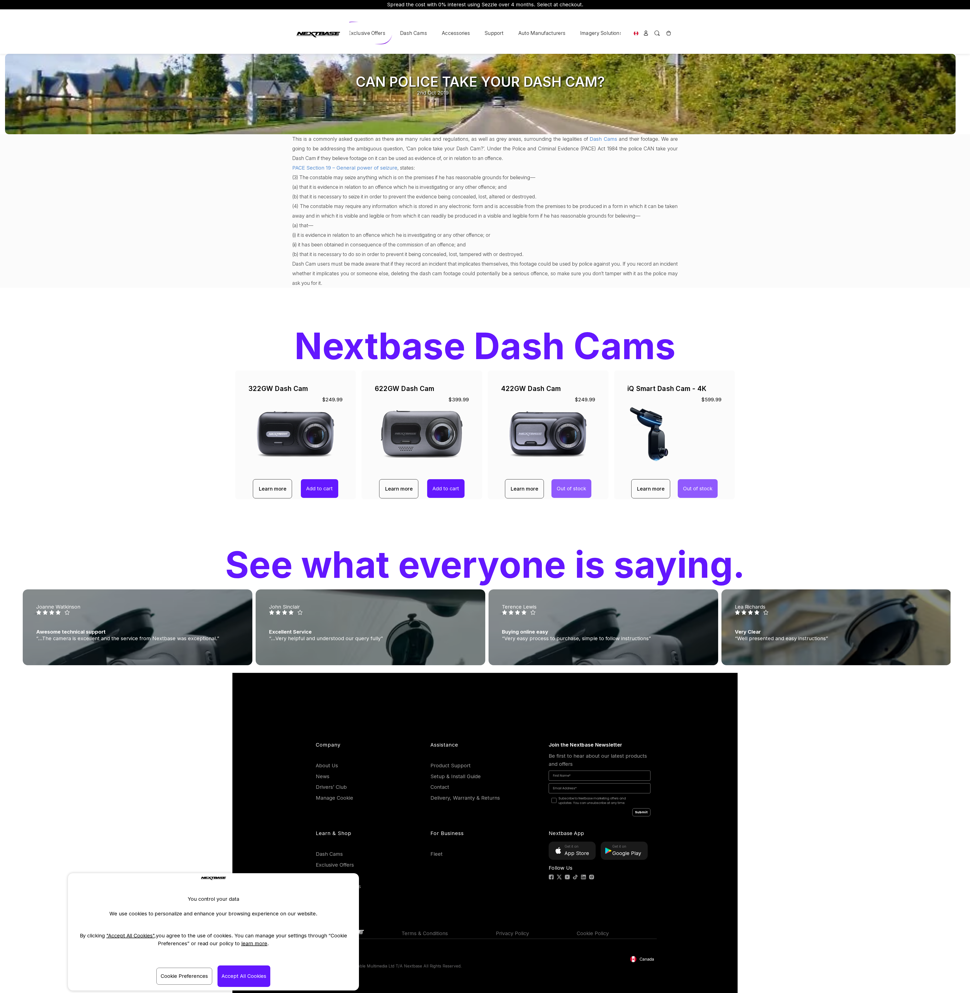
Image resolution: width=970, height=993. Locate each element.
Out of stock (571, 489)
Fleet (436, 854)
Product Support (450, 766)
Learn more (272, 489)
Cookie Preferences (184, 976)
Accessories (456, 33)
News (322, 776)
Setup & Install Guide (455, 776)
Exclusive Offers (366, 33)
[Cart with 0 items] (668, 32)
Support (494, 33)
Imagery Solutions (601, 33)
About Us (327, 766)
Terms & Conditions (425, 933)
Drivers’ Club (331, 787)
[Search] (657, 32)
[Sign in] (645, 32)
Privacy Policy (512, 933)
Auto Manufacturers (541, 33)
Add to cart (319, 489)
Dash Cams (413, 33)
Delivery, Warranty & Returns (465, 798)
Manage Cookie (334, 798)
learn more (254, 943)
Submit (641, 812)
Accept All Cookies (244, 976)
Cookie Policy (593, 933)
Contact (439, 787)
